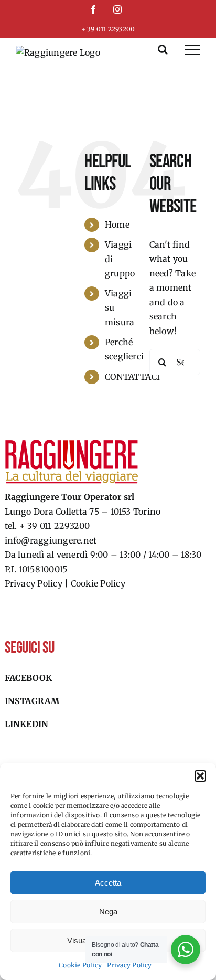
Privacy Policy (129, 965)
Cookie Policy (80, 965)
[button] (200, 776)
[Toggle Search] (163, 49)
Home (117, 224)
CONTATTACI (132, 376)
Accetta (108, 882)
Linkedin (27, 724)
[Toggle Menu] (192, 50)
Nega (108, 911)
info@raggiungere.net (51, 540)
